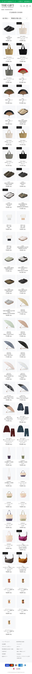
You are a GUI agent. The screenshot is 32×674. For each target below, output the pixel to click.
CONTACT (4, 651)
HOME (2, 9)
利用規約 (4, 653)
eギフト (18, 646)
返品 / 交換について (21, 651)
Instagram (19, 653)
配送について (19, 649)
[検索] (21, 6)
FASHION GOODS (9, 9)
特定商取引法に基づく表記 (7, 649)
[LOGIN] (24, 6)
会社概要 (4, 644)
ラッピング (19, 644)
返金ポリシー (5, 656)
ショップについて (5, 641)
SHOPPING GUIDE (20, 641)
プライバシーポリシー (6, 646)
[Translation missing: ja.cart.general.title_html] (27, 6)
